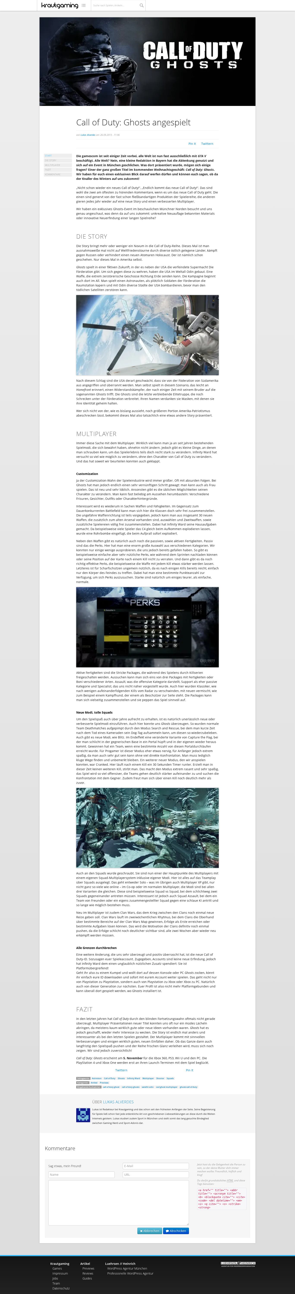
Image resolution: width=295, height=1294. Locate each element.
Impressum (60, 1273)
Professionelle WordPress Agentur (130, 1273)
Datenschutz (61, 1288)
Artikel (94, 1082)
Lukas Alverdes (88, 134)
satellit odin (148, 1087)
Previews (104, 1082)
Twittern (207, 144)
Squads (170, 1078)
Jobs (55, 1278)
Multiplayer (148, 1078)
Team (56, 1283)
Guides (87, 1278)
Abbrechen (151, 1231)
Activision (97, 1078)
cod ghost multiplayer (166, 1087)
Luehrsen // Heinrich (120, 1264)
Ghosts (121, 1078)
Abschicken (177, 1231)
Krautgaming (59, 1264)
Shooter (160, 1078)
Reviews (87, 1273)
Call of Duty (109, 1078)
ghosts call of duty (188, 1087)
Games (57, 1268)
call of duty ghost (111, 1087)
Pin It (192, 144)
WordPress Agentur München (127, 1268)
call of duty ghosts (130, 1087)
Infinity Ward (133, 1078)
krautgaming (59, 6)
